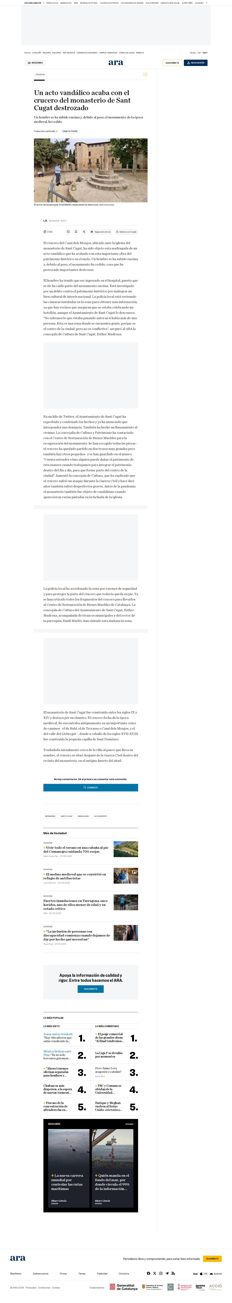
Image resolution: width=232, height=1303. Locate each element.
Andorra (47, 52)
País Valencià (69, 52)
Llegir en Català (69, 131)
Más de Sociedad (55, 833)
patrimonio (50, 816)
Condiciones (44, 1287)
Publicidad (102, 1273)
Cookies (56, 1287)
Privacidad (31, 1287)
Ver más (129, 1124)
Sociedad (40, 74)
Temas (81, 1273)
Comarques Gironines (87, 52)
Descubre (54, 1123)
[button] (207, 3)
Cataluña (36, 52)
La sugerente (100, 816)
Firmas (63, 1273)
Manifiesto (15, 1273)
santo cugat (66, 816)
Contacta (124, 1273)
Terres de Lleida (126, 52)
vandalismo (83, 816)
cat (199, 52)
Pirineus (140, 52)
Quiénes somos (40, 1273)
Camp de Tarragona (108, 52)
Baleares (56, 52)
